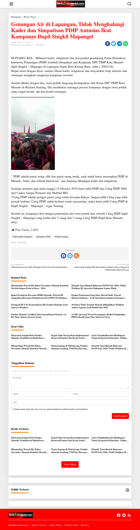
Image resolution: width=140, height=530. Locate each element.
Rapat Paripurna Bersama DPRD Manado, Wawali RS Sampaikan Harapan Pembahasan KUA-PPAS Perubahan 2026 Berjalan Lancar (38, 296)
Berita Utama (16, 44)
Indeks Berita (56, 525)
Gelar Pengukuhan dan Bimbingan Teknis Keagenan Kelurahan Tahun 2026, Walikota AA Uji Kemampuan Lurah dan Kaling (109, 336)
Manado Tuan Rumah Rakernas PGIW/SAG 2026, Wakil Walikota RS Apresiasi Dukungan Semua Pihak (98, 286)
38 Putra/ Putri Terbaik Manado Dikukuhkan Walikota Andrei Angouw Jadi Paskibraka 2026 (97, 306)
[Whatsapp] (125, 43)
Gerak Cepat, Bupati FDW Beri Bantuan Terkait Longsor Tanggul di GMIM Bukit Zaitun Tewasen (101, 267)
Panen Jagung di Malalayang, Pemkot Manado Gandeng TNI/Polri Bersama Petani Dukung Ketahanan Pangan (69, 347)
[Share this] (107, 43)
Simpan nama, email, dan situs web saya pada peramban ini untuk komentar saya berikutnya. (51, 409)
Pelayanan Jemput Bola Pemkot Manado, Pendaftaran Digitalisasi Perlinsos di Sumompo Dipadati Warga (30, 336)
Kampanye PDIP (43, 236)
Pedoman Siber (72, 525)
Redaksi (85, 525)
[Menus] (11, 4)
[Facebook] (63, 255)
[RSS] (76, 255)
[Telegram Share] (119, 43)
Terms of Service (39, 525)
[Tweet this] (113, 43)
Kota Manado (27, 44)
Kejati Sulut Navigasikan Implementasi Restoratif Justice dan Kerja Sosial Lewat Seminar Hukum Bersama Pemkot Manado (70, 336)
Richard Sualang (61, 236)
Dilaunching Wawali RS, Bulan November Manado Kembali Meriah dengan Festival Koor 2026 (39, 286)
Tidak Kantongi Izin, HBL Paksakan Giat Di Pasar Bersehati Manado (39, 265)
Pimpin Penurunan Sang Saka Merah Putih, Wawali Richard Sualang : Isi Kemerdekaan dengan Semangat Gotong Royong (97, 296)
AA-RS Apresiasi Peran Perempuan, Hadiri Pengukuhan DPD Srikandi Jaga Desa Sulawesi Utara (98, 315)
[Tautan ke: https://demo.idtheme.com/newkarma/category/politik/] (127, 490)
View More (70, 464)
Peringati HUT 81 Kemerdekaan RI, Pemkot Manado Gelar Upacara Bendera (39, 306)
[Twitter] (70, 255)
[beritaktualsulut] (70, 3)
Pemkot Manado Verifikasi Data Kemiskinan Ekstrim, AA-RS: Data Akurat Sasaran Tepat (39, 315)
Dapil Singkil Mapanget (22, 236)
